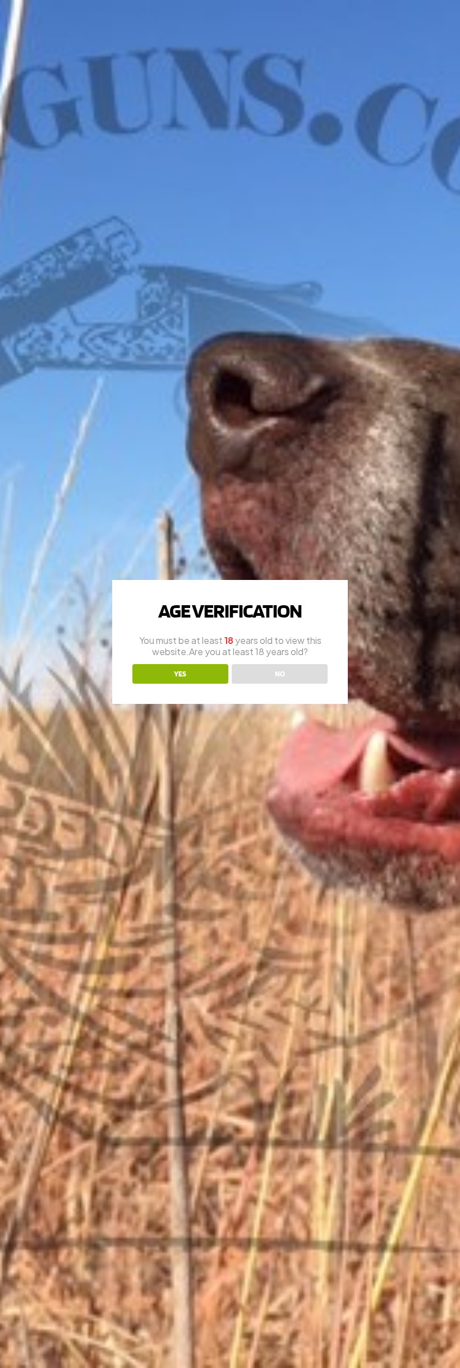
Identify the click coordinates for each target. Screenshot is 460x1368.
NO (280, 673)
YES (180, 673)
